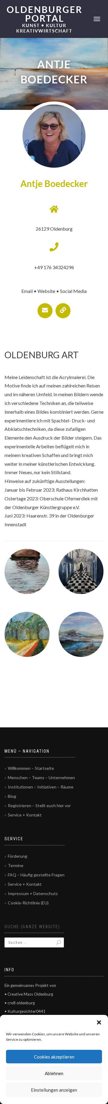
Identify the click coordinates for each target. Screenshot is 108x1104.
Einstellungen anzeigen (54, 1090)
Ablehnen (54, 1073)
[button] (99, 1022)
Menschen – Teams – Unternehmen (41, 777)
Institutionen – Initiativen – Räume (41, 786)
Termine (15, 865)
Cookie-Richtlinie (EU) (28, 902)
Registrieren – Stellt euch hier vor (39, 805)
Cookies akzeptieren (54, 1056)
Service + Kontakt (25, 814)
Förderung (17, 856)
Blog (12, 796)
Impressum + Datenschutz (33, 893)
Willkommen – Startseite (31, 768)
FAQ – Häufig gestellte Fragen (36, 874)
